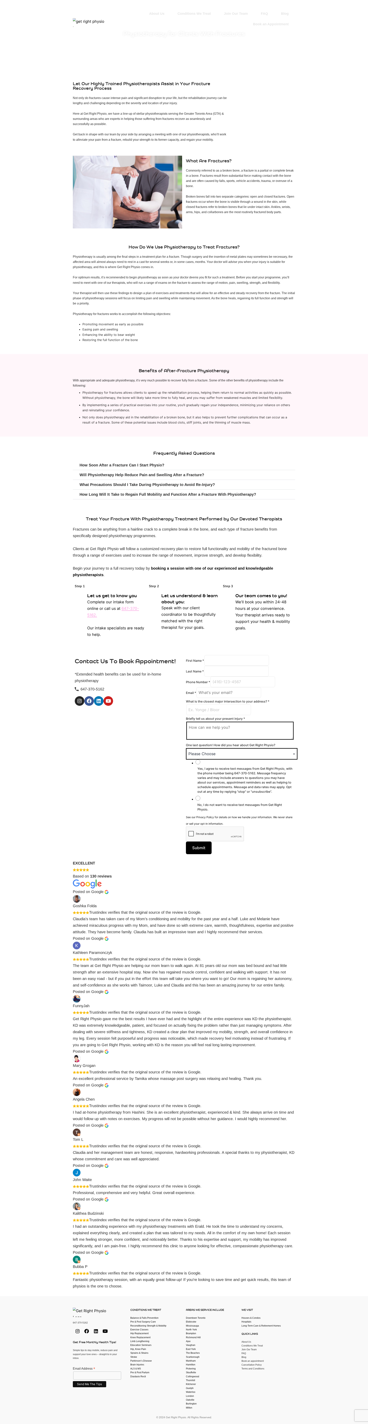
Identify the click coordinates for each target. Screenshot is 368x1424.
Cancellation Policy (252, 1364)
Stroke (133, 1357)
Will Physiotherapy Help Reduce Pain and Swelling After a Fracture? (142, 475)
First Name (195, 661)
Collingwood (192, 1376)
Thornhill (190, 1380)
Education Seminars (140, 1345)
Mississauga (192, 1325)
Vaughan (190, 1345)
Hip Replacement (139, 1333)
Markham (191, 1360)
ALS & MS (135, 1368)
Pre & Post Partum (139, 1372)
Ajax (188, 1341)
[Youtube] (288, 34)
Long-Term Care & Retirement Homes (261, 1325)
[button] (184, 465)
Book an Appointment (271, 24)
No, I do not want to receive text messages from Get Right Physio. (239, 807)
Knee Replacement (140, 1337)
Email (191, 693)
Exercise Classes (139, 1329)
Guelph (190, 1388)
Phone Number (198, 682)
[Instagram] (257, 34)
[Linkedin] (278, 34)
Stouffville (191, 1372)
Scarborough (193, 1357)
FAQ (264, 14)
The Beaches (193, 1353)
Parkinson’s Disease (141, 1360)
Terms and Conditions (253, 1368)
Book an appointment (253, 1361)
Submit (198, 848)
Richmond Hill (193, 1337)
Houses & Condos (251, 1318)
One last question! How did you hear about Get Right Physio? (230, 745)
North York (191, 1329)
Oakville (190, 1400)
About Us (156, 14)
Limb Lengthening (139, 1341)
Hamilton (190, 1364)
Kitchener (191, 1384)
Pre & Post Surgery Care (143, 1321)
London (190, 1396)
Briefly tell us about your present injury (215, 719)
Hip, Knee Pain (138, 1349)
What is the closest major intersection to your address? (227, 701)
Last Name (195, 671)
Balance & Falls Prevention (144, 1318)
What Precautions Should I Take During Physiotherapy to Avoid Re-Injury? (147, 485)
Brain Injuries (137, 1364)
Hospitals (246, 1321)
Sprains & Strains (139, 1353)
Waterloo (190, 1392)
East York (191, 1349)
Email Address (84, 1368)
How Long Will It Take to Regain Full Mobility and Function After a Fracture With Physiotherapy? (168, 494)
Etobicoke (191, 1321)
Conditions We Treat (194, 14)
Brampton (191, 1333)
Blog (285, 14)
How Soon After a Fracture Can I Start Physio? (122, 465)
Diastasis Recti (138, 1376)
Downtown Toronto (195, 1318)
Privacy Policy (205, 817)
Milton (189, 1407)
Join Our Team (236, 14)
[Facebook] (267, 34)
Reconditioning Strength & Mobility (148, 1325)
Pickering (191, 1368)
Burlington (191, 1403)
